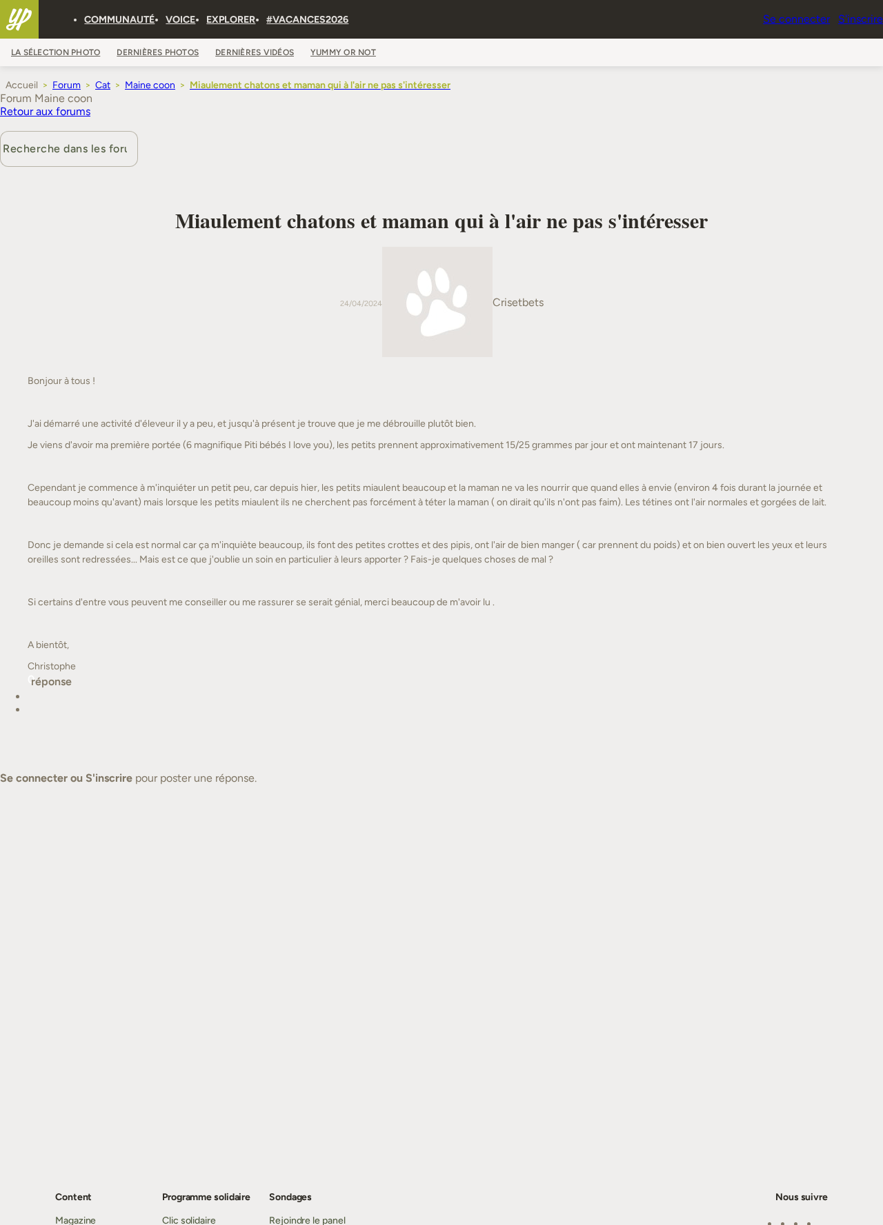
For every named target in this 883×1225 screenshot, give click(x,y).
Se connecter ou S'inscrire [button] (66, 777)
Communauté (119, 20)
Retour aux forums (45, 111)
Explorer (230, 20)
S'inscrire (860, 19)
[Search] (65, 19)
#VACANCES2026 (307, 20)
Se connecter (796, 19)
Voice (180, 20)
